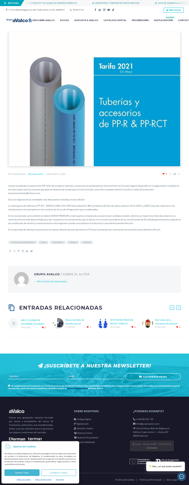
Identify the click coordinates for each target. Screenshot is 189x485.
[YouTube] (108, 10)
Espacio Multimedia (86, 442)
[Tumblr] (23, 251)
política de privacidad (77, 388)
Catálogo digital (115, 20)
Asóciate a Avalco (85, 428)
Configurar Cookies (58, 472)
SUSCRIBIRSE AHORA (155, 376)
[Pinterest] (18, 251)
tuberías (73, 242)
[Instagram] (104, 10)
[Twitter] (14, 251)
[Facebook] (95, 10)
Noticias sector (36, 173)
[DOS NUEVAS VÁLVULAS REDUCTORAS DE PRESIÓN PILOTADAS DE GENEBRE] (104, 323)
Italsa (43, 242)
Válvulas (87, 242)
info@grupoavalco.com (147, 423)
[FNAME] (36, 376)
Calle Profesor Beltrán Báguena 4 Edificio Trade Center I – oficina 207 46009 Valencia (151, 432)
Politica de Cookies (24, 479)
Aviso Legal (172, 479)
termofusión (58, 242)
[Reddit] (31, 251)
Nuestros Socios (84, 433)
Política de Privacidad (43, 479)
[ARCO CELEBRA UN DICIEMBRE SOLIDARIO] (14, 324)
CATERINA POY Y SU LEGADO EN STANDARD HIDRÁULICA (46, 3)
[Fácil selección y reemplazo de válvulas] (148, 323)
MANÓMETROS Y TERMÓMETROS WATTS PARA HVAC (110, 3)
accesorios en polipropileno (23, 242)
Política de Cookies (125, 479)
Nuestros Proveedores (87, 437)
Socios (64, 20)
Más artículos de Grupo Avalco (52, 281)
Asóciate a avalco (86, 20)
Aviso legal (60, 479)
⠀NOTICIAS (12, 3)
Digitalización (164, 20)
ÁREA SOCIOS (175, 10)
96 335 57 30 (78, 9)
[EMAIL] (94, 376)
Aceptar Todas (22, 472)
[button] (172, 307)
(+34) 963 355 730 (144, 419)
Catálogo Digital (83, 419)
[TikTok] (113, 10)
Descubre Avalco (43, 20)
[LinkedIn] (100, 10)
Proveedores (140, 20)
